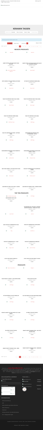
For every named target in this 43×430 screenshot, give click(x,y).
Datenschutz (23, 425)
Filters (10, 43)
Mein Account (7, 2)
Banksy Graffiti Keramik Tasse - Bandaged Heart (32, 348)
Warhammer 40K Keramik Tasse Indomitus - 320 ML (11, 151)
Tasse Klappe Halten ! (32, 278)
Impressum (4, 409)
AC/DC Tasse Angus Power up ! (11, 258)
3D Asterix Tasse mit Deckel (11, 330)
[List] (29, 43)
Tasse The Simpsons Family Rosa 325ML (32, 98)
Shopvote (39, 388)
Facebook (39, 379)
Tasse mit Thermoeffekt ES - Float (11, 241)
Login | (3, 2)
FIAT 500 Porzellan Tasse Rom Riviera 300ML (32, 295)
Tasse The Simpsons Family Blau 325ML (11, 98)
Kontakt (27, 425)
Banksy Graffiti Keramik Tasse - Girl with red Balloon (32, 331)
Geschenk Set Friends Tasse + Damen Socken (32, 186)
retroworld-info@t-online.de (15, 1)
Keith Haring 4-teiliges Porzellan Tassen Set (11, 82)
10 (37, 46)
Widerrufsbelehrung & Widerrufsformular (10, 405)
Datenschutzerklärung (6, 400)
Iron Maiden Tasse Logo (11, 197)
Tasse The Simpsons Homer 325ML (11, 115)
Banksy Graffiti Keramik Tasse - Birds (11, 348)
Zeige (37, 42)
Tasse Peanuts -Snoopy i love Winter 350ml (11, 278)
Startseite (13, 32)
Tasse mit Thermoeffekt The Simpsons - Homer (32, 169)
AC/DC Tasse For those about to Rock (32, 258)
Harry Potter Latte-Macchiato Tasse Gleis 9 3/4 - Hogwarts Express (32, 64)
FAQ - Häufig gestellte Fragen (7, 414)
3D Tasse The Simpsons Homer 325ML (32, 81)
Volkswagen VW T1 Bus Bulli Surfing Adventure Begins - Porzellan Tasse (32, 207)
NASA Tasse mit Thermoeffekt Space (11, 224)
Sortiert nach (16, 43)
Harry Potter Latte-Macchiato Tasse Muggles (11, 64)
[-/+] (20, 43)
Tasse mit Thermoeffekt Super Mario (32, 224)
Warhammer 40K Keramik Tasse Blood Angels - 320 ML (32, 151)
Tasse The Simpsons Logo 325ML (32, 115)
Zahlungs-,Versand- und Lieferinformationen (10, 412)
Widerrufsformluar (5, 407)
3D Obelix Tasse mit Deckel (32, 312)
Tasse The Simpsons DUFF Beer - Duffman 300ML (11, 133)
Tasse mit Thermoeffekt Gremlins (32, 241)
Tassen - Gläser (27, 32)
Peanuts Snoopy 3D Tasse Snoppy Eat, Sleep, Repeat (11, 313)
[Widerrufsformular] (3, 380)
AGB (3, 403)
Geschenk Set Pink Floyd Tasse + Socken (11, 186)
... (27, 46)
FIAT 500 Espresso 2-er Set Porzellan (11, 295)
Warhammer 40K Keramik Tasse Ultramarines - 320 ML (32, 133)
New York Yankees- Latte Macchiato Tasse (11, 168)
